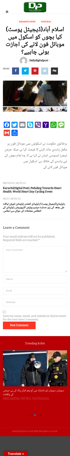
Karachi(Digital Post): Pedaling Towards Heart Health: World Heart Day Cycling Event (32, 190)
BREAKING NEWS (27, 21)
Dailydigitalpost (38, 60)
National (46, 21)
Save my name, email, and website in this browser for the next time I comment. (34, 318)
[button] (29, 415)
